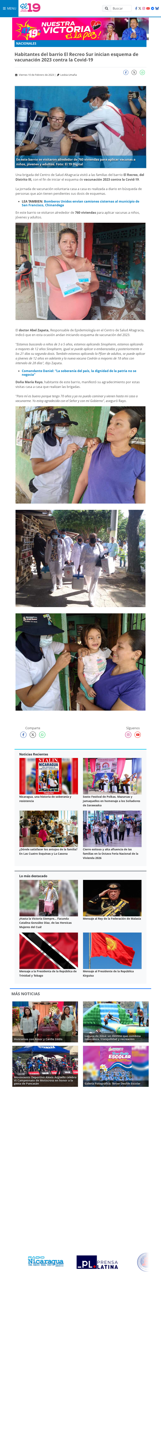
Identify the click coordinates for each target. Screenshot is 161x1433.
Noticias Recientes (33, 754)
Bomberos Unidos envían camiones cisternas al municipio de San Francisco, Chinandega (80, 203)
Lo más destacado (33, 876)
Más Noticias (25, 993)
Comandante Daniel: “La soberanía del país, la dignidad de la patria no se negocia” (79, 373)
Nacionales (26, 43)
